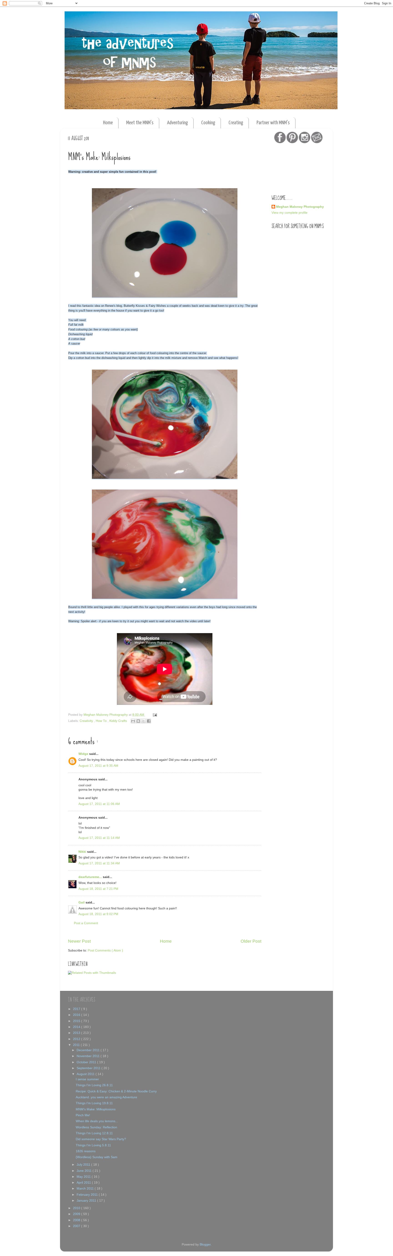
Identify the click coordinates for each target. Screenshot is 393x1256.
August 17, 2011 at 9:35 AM (98, 765)
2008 (77, 1220)
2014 (77, 1027)
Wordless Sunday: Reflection (96, 1127)
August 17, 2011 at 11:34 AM (99, 863)
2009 (77, 1214)
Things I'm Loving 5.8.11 (93, 1145)
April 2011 (84, 1182)
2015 (77, 1021)
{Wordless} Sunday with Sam (96, 1157)
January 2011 (87, 1200)
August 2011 (86, 1074)
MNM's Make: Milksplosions (96, 1109)
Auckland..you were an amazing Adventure (106, 1097)
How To (102, 721)
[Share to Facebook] (148, 721)
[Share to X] (143, 721)
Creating (236, 122)
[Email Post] (154, 714)
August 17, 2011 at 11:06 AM (99, 804)
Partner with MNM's (273, 122)
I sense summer (87, 1079)
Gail (82, 902)
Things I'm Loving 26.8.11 (94, 1085)
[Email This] (133, 721)
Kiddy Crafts (118, 721)
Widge (83, 754)
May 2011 (84, 1176)
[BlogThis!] (138, 721)
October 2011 (87, 1062)
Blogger (205, 1244)
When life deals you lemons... (97, 1121)
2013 (77, 1033)
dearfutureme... (90, 877)
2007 (77, 1226)
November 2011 (89, 1056)
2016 (77, 1015)
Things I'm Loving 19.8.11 (94, 1103)
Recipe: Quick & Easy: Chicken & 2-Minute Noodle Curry (116, 1091)
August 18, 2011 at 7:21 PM (98, 889)
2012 (77, 1039)
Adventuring (177, 122)
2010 (77, 1208)
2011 (77, 1045)
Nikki (82, 851)
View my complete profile (289, 212)
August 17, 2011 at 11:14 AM (99, 838)
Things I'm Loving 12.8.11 (94, 1133)
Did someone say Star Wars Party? (101, 1139)
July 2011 (84, 1164)
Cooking (208, 122)
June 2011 (85, 1170)
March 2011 (86, 1188)
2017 (77, 1009)
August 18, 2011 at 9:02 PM (98, 914)
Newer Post (79, 941)
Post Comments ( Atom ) (105, 950)
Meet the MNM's (140, 122)
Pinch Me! (83, 1115)
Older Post (251, 941)
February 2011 (88, 1194)
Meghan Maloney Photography (300, 206)
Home (108, 122)
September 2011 (89, 1068)
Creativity (87, 721)
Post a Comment (86, 923)
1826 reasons (86, 1151)
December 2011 (89, 1050)
